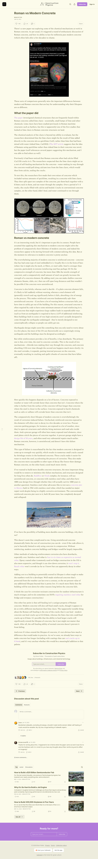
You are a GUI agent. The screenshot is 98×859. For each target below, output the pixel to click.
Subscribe (82, 4)
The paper (18, 117)
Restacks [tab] (27, 705)
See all (18, 817)
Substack (39, 855)
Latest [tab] (21, 767)
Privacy (47, 845)
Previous (21, 691)
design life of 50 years (23, 438)
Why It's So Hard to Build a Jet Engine (30, 787)
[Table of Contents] (2, 429)
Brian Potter (18, 17)
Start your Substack (44, 850)
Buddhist (38, 475)
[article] (49, 777)
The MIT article (56, 144)
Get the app (58, 850)
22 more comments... (20, 757)
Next (78, 691)
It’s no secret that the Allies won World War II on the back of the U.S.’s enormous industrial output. (37, 806)
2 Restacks (37, 677)
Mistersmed (22, 742)
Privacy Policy (63, 670)
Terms (53, 845)
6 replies (23, 736)
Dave (20, 722)
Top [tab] (16, 767)
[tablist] (22, 705)
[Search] (70, 4)
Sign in (92, 4)
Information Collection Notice (48, 670)
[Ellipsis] (82, 722)
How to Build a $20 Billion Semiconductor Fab (34, 772)
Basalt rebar (19, 566)
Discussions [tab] (28, 767)
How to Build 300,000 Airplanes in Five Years (34, 802)
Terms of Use (58, 668)
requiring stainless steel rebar (67, 594)
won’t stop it (73, 563)
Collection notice (61, 845)
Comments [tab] (18, 705)
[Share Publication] (74, 4)
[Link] (11, 113)
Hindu (47, 475)
